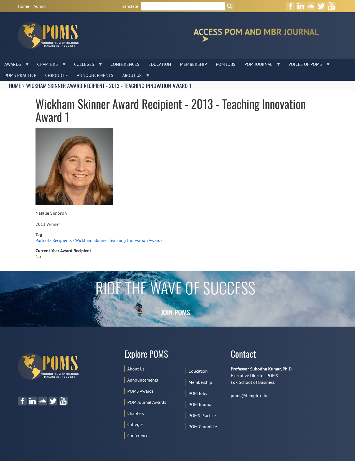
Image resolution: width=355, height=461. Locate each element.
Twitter (321, 4)
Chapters (135, 413)
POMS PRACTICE (20, 75)
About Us (135, 369)
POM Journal (201, 404)
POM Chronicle (203, 426)
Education (198, 371)
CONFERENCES (125, 64)
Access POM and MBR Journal (256, 33)
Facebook (290, 4)
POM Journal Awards (146, 402)
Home (23, 6)
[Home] (50, 35)
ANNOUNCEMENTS (95, 75)
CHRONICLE (56, 75)
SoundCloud (311, 4)
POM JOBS (225, 64)
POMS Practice (202, 415)
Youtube (331, 4)
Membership (200, 382)
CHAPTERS (45, 65)
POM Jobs (198, 393)
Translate (129, 6)
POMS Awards (140, 391)
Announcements (142, 380)
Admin (40, 6)
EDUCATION (159, 64)
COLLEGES (82, 65)
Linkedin (301, 4)
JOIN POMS (175, 313)
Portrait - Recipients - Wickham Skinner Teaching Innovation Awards (99, 240)
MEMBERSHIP (193, 64)
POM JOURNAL (256, 65)
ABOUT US (130, 76)
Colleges (135, 424)
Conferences (138, 435)
